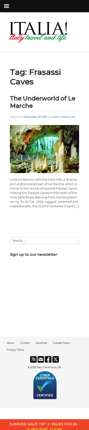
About (10, 343)
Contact (25, 343)
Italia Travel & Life (64, 116)
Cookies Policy (61, 343)
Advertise (41, 343)
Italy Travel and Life (49, 367)
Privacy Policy (15, 349)
